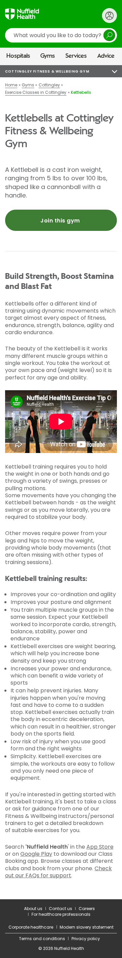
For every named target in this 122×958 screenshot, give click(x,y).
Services (76, 56)
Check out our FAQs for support (58, 871)
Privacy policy (86, 938)
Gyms (47, 56)
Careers (87, 908)
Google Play (36, 854)
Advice (106, 56)
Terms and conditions (42, 938)
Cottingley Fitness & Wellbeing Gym (47, 71)
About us (33, 908)
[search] (61, 35)
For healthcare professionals (61, 914)
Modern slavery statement (87, 927)
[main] (61, 482)
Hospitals (18, 56)
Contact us (60, 908)
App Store (100, 847)
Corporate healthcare (30, 927)
